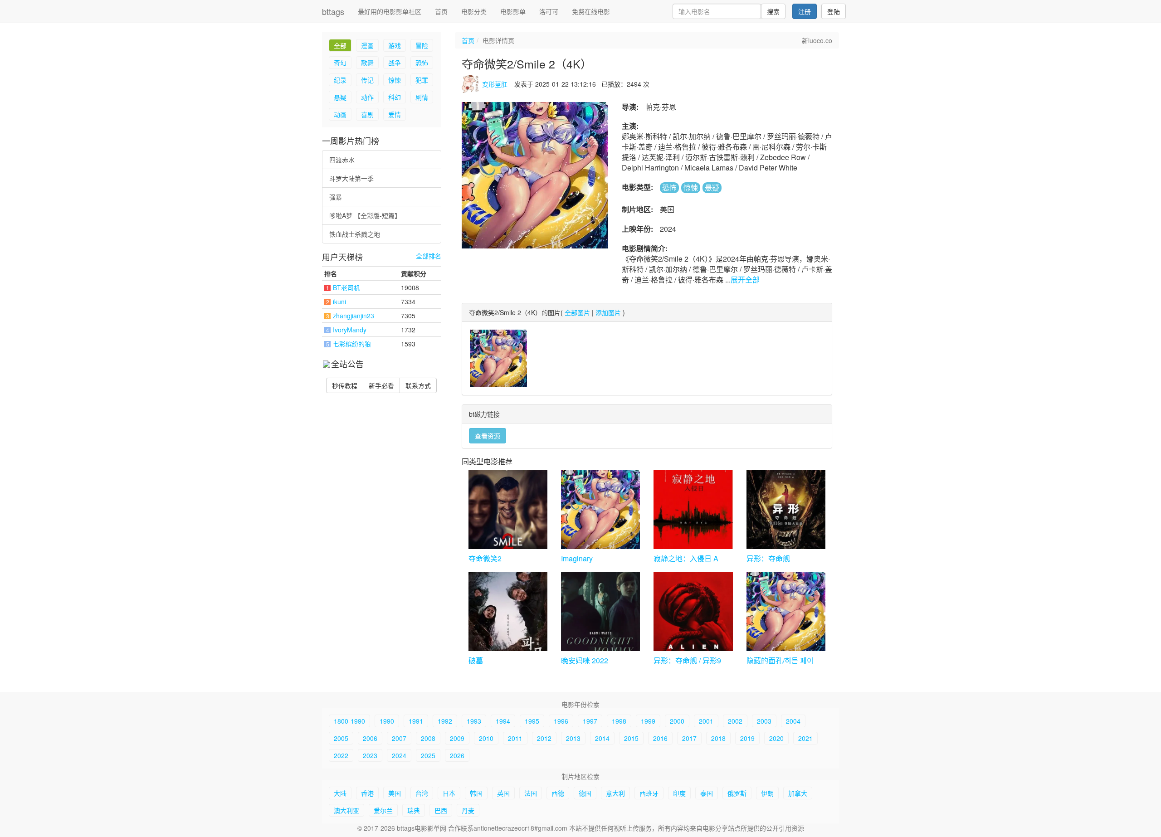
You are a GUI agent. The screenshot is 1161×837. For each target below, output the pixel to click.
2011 (515, 738)
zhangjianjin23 (353, 315)
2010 (486, 738)
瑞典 (413, 810)
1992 (445, 720)
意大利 (615, 793)
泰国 (706, 793)
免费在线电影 (591, 11)
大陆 (340, 793)
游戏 (394, 45)
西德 (557, 793)
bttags (333, 11)
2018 (718, 738)
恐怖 (421, 62)
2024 (399, 755)
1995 (532, 720)
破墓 (475, 660)
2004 (793, 720)
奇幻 (340, 62)
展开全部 (745, 279)
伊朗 (767, 793)
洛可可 (548, 11)
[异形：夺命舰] (785, 509)
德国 (585, 793)
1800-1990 (349, 720)
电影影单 (513, 11)
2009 (457, 738)
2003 (764, 720)
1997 (590, 720)
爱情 (394, 114)
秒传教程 (344, 385)
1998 (619, 720)
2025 (428, 755)
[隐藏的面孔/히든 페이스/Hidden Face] (785, 611)
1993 (474, 720)
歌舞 (367, 62)
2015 (631, 738)
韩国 (476, 793)
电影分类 (474, 11)
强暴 (335, 196)
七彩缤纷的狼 (352, 343)
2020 (776, 738)
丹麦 (468, 810)
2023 (370, 755)
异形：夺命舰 (768, 558)
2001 (706, 720)
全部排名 (428, 256)
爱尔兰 (383, 810)
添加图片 (608, 312)
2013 (573, 738)
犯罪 (421, 79)
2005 (341, 738)
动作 (367, 97)
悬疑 (340, 97)
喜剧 (367, 114)
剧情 (421, 97)
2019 (747, 738)
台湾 (421, 793)
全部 (340, 45)
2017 (689, 738)
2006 (370, 738)
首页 (441, 11)
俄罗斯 (736, 793)
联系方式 (418, 385)
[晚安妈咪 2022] (600, 611)
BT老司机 (346, 287)
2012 (544, 738)
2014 (602, 738)
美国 (394, 793)
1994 (503, 720)
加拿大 (797, 793)
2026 (457, 755)
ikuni (339, 301)
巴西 (440, 810)
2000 (677, 720)
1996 (561, 720)
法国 (530, 793)
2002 (735, 720)
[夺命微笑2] (507, 509)
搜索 (773, 11)
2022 (341, 755)
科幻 (394, 97)
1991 (416, 720)
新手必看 (381, 385)
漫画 (367, 45)
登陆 (833, 11)
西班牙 (649, 793)
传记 (367, 79)
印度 (679, 793)
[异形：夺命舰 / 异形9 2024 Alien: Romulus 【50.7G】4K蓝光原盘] (693, 611)
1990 (387, 720)
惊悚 (394, 79)
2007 (399, 738)
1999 (648, 720)
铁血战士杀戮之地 (354, 233)
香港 (367, 793)
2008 (428, 738)
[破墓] (507, 611)
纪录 (340, 79)
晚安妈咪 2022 (584, 660)
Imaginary (577, 558)
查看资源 (487, 435)
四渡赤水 (342, 159)
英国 (503, 793)
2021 (805, 738)
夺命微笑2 (485, 558)
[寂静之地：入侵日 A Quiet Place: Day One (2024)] (693, 509)
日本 (449, 793)
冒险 (421, 45)
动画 (340, 114)
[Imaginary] (600, 509)
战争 (394, 62)
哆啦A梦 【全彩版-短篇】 (365, 215)
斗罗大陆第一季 (351, 178)
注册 (804, 11)
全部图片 (577, 312)
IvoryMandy (349, 329)
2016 (660, 738)
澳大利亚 (346, 810)
